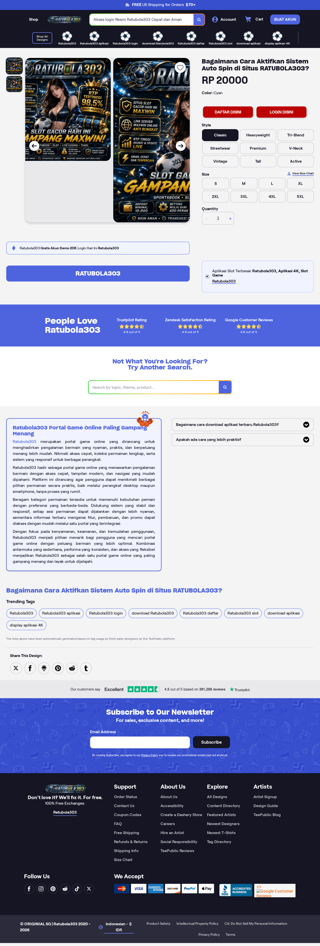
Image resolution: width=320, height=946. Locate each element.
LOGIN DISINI (281, 112)
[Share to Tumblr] (86, 668)
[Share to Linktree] (44, 668)
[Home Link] (64, 19)
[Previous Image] (34, 146)
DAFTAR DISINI (228, 112)
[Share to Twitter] (16, 668)
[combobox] (142, 19)
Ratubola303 (98, 273)
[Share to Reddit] (72, 668)
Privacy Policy (149, 755)
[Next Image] (181, 146)
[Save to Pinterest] (58, 668)
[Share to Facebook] (30, 668)
